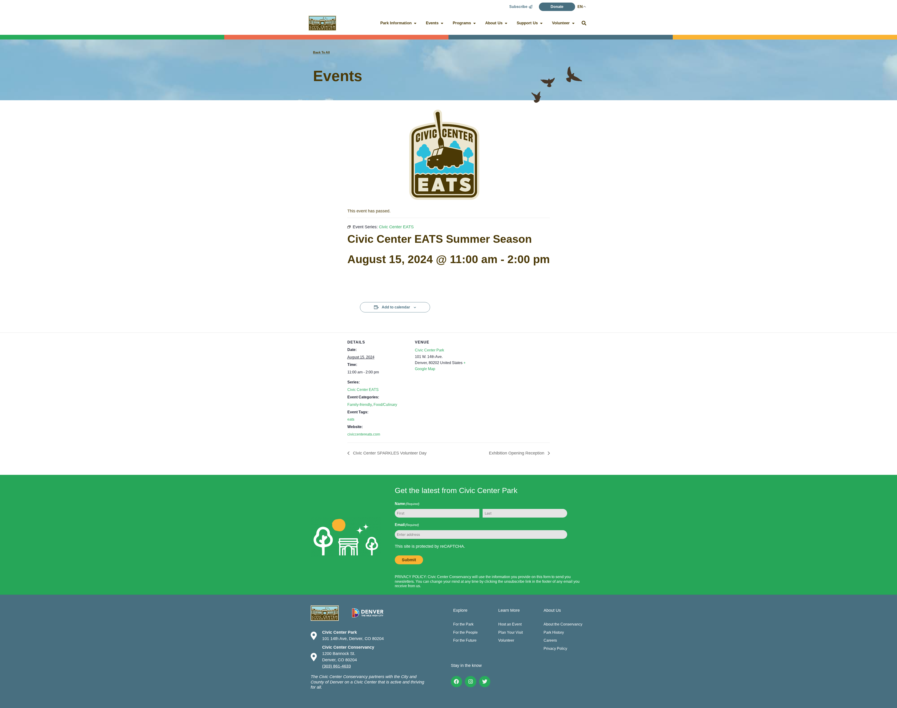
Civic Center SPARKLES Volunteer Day (389, 453)
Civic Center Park (429, 350)
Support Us (527, 23)
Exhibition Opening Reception (517, 453)
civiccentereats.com (363, 434)
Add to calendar (396, 307)
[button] (584, 23)
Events (432, 23)
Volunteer (561, 23)
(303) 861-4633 (336, 666)
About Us (493, 23)
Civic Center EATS (363, 390)
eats (350, 419)
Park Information (396, 23)
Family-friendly (359, 405)
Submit (409, 560)
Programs (462, 23)
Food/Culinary (385, 405)
